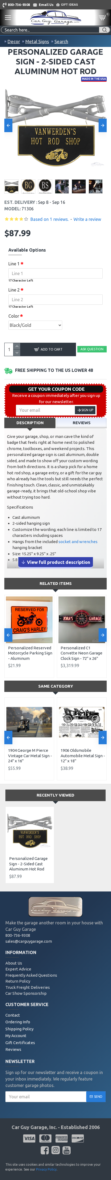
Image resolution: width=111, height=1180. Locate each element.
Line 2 (14, 289)
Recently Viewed (55, 795)
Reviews (82, 422)
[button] (8, 125)
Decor (14, 41)
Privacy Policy (46, 1169)
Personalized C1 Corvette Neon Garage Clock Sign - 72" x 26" (81, 653)
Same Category (55, 686)
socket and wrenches (78, 541)
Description (30, 422)
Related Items (56, 583)
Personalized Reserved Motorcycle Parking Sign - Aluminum (30, 653)
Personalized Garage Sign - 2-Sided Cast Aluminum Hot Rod (28, 863)
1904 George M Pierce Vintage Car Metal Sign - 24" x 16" (30, 755)
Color (13, 316)
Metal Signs (37, 41)
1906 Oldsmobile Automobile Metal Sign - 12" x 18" (83, 755)
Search (61, 41)
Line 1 (14, 263)
